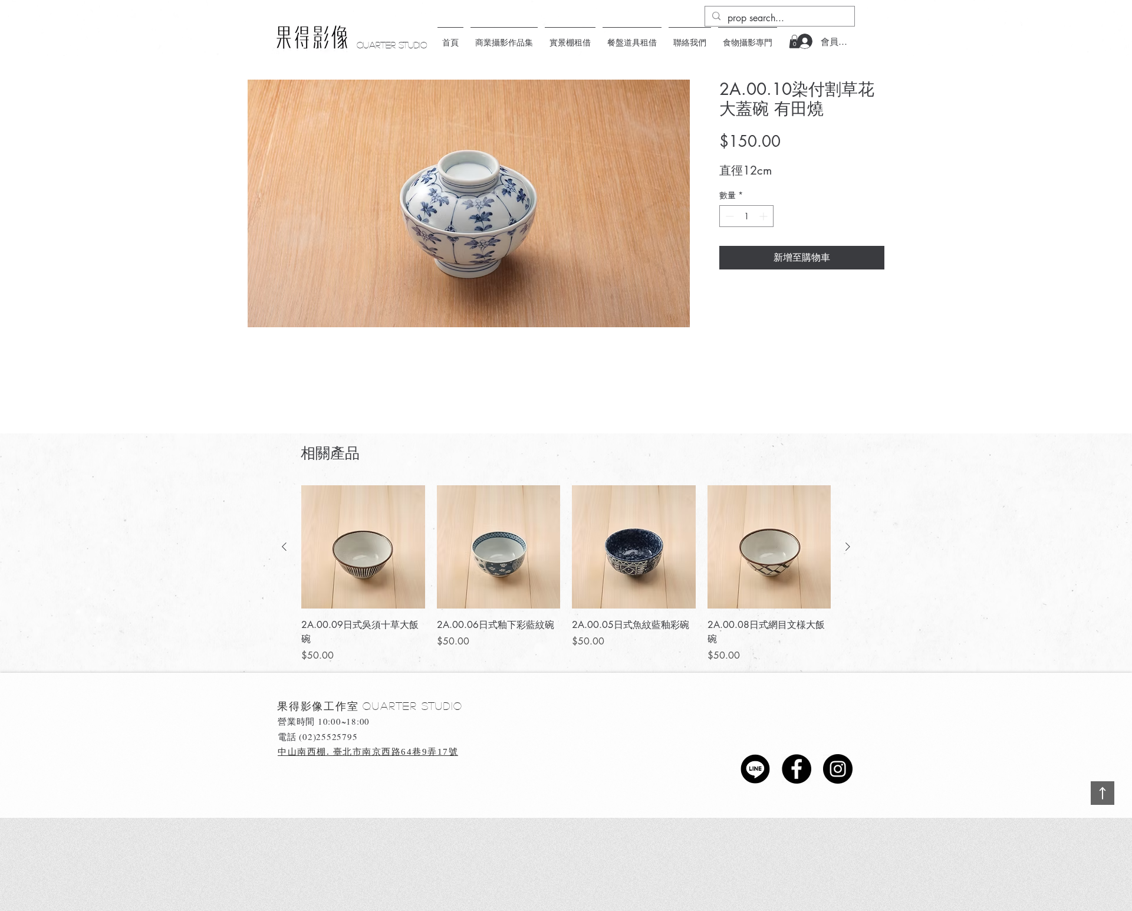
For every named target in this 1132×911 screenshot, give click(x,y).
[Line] (755, 769)
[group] (566, 574)
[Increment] (764, 216)
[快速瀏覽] (363, 547)
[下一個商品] (848, 547)
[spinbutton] (746, 216)
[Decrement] (728, 216)
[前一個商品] (284, 547)
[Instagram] (838, 769)
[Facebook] (796, 769)
